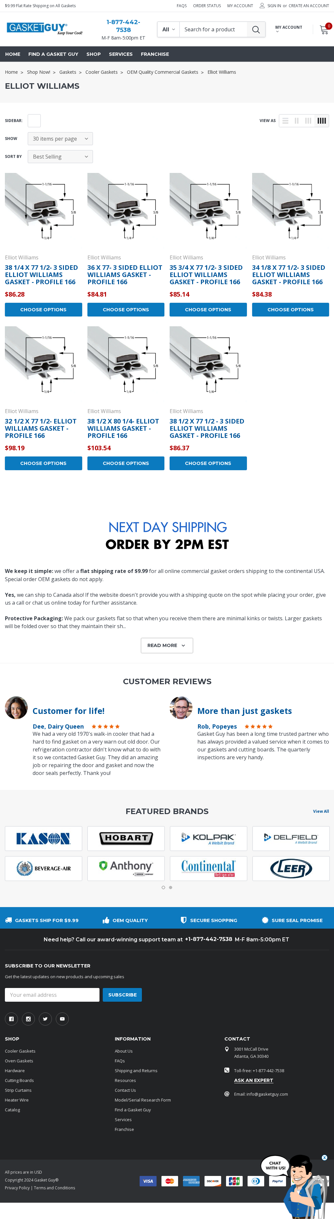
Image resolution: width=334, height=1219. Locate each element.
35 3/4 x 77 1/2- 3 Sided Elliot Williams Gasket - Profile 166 (206, 274)
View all (321, 811)
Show (11, 138)
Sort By (13, 156)
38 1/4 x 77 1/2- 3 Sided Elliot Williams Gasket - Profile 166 (41, 274)
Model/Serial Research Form (143, 1100)
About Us (124, 1051)
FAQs (182, 6)
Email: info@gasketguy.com (261, 1094)
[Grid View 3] (308, 121)
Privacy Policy (17, 1188)
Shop (93, 54)
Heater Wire (17, 1100)
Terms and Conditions (54, 1188)
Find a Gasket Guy (133, 1110)
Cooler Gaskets (20, 1051)
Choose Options (43, 310)
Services (123, 1119)
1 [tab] (163, 887)
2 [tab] (170, 887)
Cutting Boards (19, 1080)
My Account (240, 6)
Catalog (12, 1110)
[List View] (285, 121)
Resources (125, 1080)
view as (268, 120)
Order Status (207, 6)
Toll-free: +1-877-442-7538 (259, 1070)
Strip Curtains (18, 1090)
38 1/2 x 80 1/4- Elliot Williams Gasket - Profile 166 (123, 428)
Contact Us (125, 1090)
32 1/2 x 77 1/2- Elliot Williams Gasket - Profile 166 (41, 428)
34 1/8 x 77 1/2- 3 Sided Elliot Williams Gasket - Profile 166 (288, 274)
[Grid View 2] (297, 121)
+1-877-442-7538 (208, 939)
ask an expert (253, 1080)
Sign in (274, 6)
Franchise (124, 1129)
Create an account (309, 6)
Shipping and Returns (136, 1070)
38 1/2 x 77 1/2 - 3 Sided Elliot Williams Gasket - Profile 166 (207, 428)
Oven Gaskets (19, 1061)
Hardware (15, 1070)
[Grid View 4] (321, 121)
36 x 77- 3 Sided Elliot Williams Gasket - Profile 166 (124, 274)
